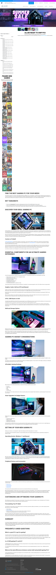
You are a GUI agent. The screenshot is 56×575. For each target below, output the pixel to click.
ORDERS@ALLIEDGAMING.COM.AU (11, 3)
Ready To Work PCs (33, 6)
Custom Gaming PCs (40, 6)
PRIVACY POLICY (22, 566)
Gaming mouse (8, 484)
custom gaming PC (32, 242)
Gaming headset (8, 486)
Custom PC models (44, 35)
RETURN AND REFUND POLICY (23, 568)
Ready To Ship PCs (25, 6)
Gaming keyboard (8, 485)
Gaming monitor (8, 487)
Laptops (46, 6)
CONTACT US (21, 563)
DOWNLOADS (21, 564)
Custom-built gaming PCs (9, 241)
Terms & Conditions (27, 572)
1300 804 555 (10, 2)
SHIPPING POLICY (22, 567)
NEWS (21, 565)
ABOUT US (21, 561)
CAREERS (21, 562)
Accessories (51, 6)
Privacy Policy (31, 572)
